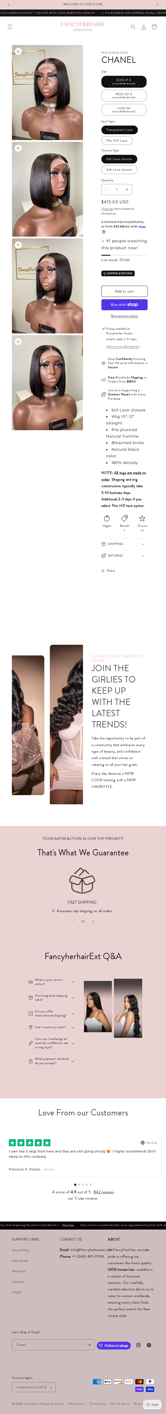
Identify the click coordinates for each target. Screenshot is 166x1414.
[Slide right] (93, 921)
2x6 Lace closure (119, 169)
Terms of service (120, 1404)
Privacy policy (97, 1404)
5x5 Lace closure (119, 159)
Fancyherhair (31, 1404)
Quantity (107, 180)
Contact (18, 1281)
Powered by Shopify (52, 1404)
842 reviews (104, 1192)
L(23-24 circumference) (124, 110)
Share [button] (111, 570)
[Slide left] (73, 921)
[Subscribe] (89, 1345)
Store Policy (21, 1250)
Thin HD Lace (117, 140)
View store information (122, 346)
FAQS (16, 1292)
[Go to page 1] (75, 1184)
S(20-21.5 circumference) (124, 82)
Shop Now (58, 1225)
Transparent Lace (119, 129)
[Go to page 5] (91, 1185)
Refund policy (76, 1404)
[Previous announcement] (9, 5)
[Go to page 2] (79, 1185)
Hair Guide (20, 1260)
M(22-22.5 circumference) (124, 96)
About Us (19, 1271)
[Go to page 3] (83, 1185)
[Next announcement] (157, 5)
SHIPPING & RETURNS (119, 273)
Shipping (107, 209)
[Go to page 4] (87, 1185)
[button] (10, 27)
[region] (83, 1156)
